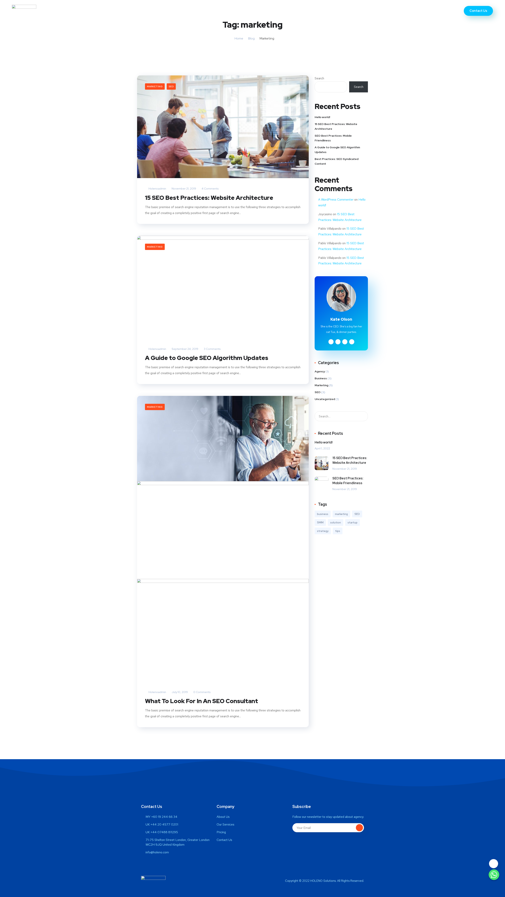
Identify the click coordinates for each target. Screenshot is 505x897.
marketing (341, 514)
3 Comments (212, 349)
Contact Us (295, 11)
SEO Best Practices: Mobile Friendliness (333, 138)
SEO (171, 86)
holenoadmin (157, 188)
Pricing (273, 11)
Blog (251, 38)
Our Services (250, 11)
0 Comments (202, 692)
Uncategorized (325, 399)
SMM (320, 522)
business (322, 514)
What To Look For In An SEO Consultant (201, 700)
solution (335, 522)
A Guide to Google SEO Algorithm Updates (206, 357)
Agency (320, 371)
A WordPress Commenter (336, 199)
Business (321, 378)
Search (319, 78)
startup (352, 522)
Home (205, 11)
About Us (225, 11)
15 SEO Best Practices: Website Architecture (209, 197)
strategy (322, 531)
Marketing (155, 86)
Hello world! (322, 117)
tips (337, 531)
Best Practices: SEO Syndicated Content (336, 161)
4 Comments (210, 188)
